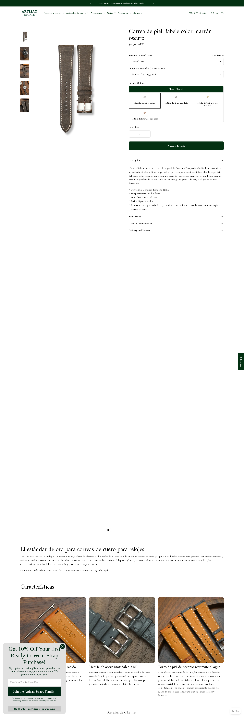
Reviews (137, 12)
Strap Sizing (135, 216)
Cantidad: (134, 127)
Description (134, 160)
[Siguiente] (153, 3)
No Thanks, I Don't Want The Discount (34, 709)
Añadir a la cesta (176, 145)
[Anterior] (90, 3)
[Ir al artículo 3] (24, 71)
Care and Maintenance (140, 224)
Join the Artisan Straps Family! (34, 691)
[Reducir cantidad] (133, 134)
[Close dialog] (62, 646)
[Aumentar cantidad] (146, 134)
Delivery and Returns (139, 230)
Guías (110, 12)
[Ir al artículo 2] (24, 54)
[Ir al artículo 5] (24, 106)
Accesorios (96, 12)
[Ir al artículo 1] (24, 37)
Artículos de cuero (76, 12)
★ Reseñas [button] (241, 362)
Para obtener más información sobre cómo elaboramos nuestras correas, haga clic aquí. (64, 570)
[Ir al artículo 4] (24, 88)
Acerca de (123, 12)
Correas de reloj (52, 12)
